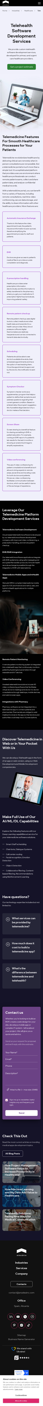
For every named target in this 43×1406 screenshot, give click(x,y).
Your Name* (11, 1052)
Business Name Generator (21, 1339)
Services (21, 1268)
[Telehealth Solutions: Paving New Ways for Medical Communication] (21, 1230)
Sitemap (21, 1335)
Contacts (21, 1284)
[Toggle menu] (39, 3)
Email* (8, 1059)
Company (21, 1273)
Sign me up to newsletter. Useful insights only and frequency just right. (22, 1102)
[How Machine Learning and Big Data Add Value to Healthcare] (21, 1206)
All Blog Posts (12, 1153)
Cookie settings (21, 1395)
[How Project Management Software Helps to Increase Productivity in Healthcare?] (21, 1182)
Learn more (18, 1389)
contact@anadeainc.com (21, 1292)
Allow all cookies (21, 1401)
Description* (11, 1073)
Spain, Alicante (21, 1306)
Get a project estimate (21, 66)
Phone (8, 1066)
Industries (21, 1262)
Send (21, 1113)
